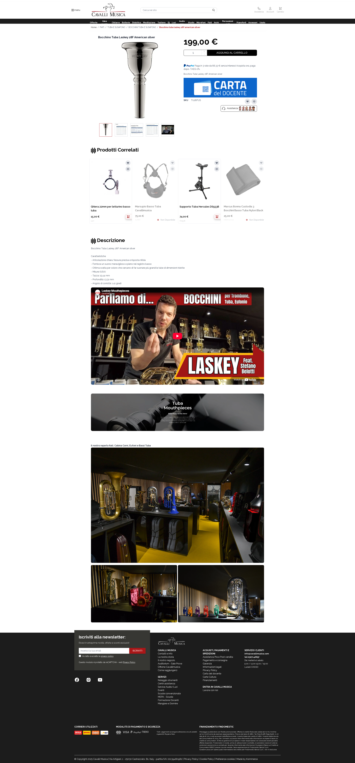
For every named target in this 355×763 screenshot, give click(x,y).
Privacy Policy (129, 662)
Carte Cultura (209, 677)
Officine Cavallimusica (169, 667)
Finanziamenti (210, 680)
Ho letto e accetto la (98, 656)
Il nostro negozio (166, 660)
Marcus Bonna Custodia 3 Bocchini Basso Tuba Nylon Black (243, 208)
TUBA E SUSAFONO (116, 27)
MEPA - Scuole (165, 697)
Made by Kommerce (247, 759)
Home (94, 27)
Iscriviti (137, 650)
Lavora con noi (210, 690)
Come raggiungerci (167, 670)
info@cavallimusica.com (256, 654)
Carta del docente (212, 673)
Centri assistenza (166, 683)
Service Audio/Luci (168, 687)
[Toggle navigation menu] (72, 10)
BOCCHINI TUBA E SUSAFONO (142, 27)
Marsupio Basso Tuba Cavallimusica (148, 208)
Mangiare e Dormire (168, 703)
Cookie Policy (207, 759)
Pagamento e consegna (215, 660)
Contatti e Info (165, 653)
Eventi (161, 690)
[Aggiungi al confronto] (254, 101)
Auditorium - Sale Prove (170, 663)
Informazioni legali (212, 667)
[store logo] (108, 10)
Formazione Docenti (168, 700)
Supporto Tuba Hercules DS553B (199, 206)
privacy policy (107, 656)
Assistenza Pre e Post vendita (218, 657)
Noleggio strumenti (168, 680)
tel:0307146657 (251, 657)
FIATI (102, 27)
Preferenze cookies (225, 759)
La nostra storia (166, 657)
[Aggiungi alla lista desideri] (247, 101)
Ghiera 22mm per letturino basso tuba (110, 208)
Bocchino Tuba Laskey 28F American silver (179, 27)
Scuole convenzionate (169, 693)
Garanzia (207, 663)
